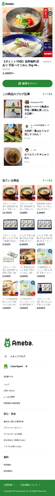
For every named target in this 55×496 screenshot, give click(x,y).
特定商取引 (8, 471)
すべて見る (48, 94)
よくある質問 (9, 397)
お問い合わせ (9, 390)
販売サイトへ (29, 83)
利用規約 (7, 465)
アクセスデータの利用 (13, 434)
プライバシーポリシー (13, 428)
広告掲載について (29, 484)
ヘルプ (6, 384)
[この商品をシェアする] (50, 13)
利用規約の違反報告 (12, 403)
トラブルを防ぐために (13, 446)
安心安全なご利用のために (15, 440)
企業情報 (8, 484)
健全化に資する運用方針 (14, 421)
